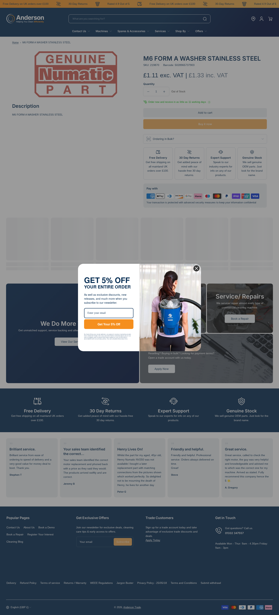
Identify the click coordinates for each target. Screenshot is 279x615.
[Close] (196, 268)
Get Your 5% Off (109, 324)
